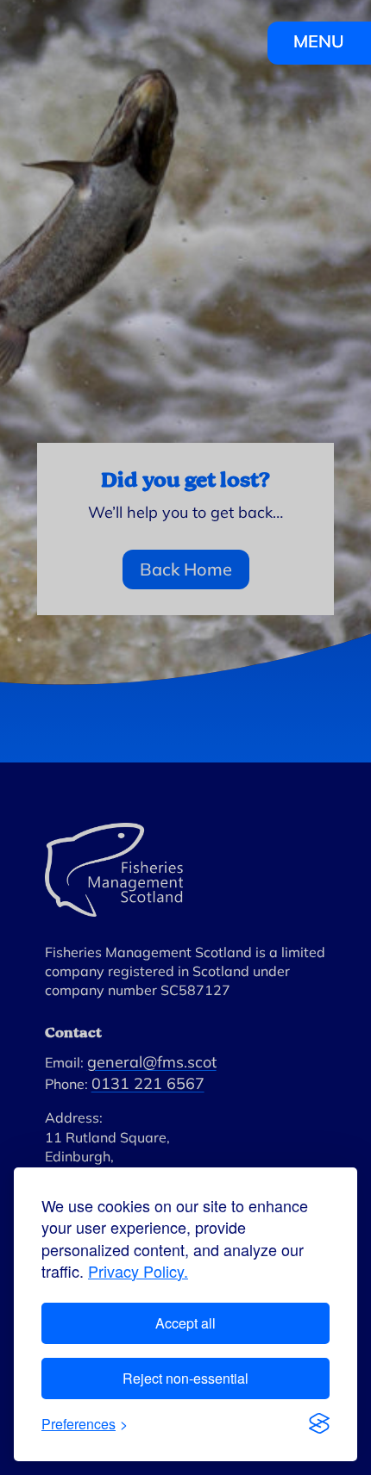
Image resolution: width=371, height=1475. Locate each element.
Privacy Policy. (138, 1271)
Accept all (185, 1323)
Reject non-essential (185, 1378)
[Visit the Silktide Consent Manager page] (319, 1423)
